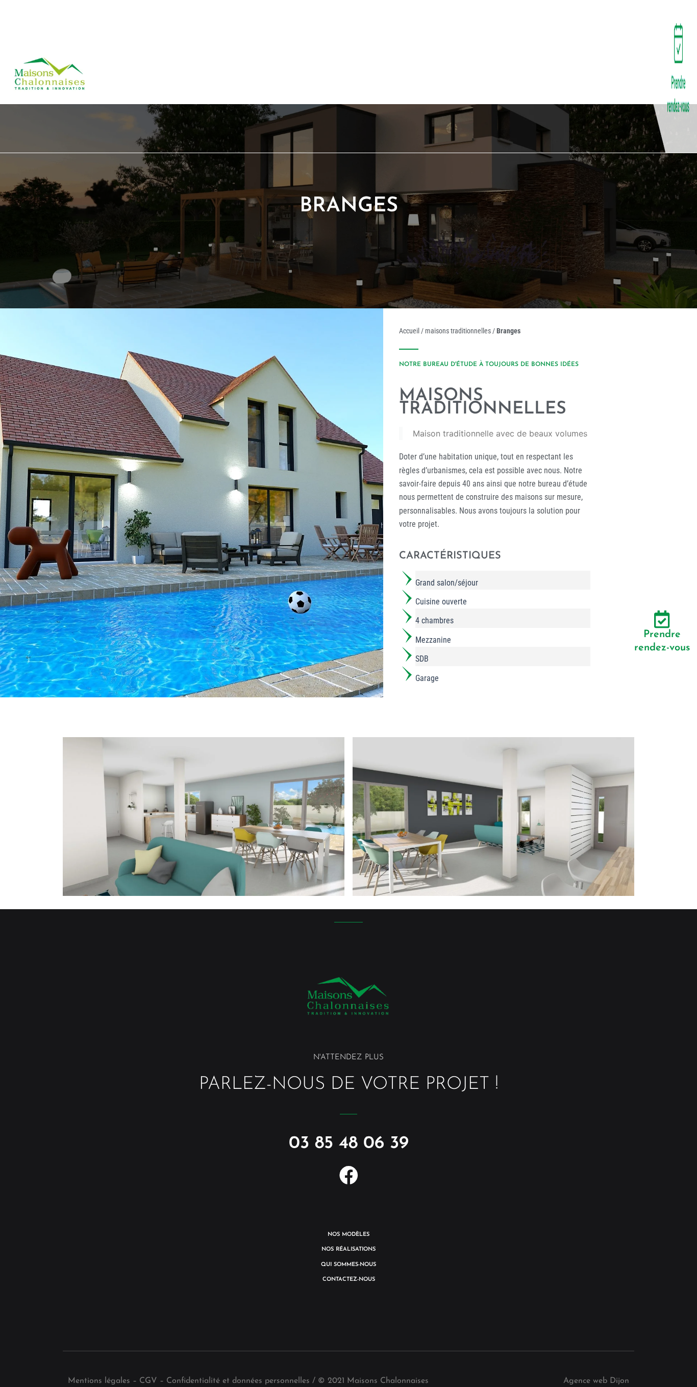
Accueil (409, 331)
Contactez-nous (539, 76)
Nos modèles (185, 76)
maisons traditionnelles (458, 331)
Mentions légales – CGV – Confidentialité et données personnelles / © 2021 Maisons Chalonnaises (248, 1381)
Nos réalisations (297, 76)
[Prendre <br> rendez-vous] (662, 619)
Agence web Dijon (596, 1381)
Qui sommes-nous (419, 76)
